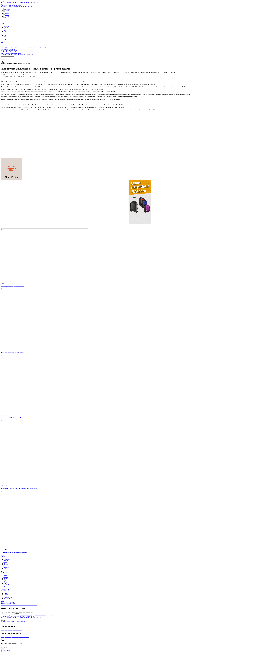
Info (1, 48)
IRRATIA (3, 2)
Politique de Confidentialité (26, 615)
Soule (5, 35)
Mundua (18, 48)
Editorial (5, 593)
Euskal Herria (16, 6)
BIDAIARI (13, 2)
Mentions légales (17, 54)
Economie (6, 27)
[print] (1, 65)
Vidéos (2, 50)
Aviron (5, 582)
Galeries (6, 50)
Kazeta (2, 42)
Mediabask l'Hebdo (4, 39)
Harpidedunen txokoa (23, 621)
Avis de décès (8, 49)
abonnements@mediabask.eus (12, 637)
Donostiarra (37, 48)
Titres (17, 621)
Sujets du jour (30, 6)
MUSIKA (7, 2)
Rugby (5, 586)
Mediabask (2, 23)
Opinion (25, 6)
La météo (3, 49)
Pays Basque (6, 26)
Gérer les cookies (25, 54)
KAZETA (35, 2)
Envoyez (17, 613)
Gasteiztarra (42, 48)
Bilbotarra (32, 48)
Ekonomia (10, 6)
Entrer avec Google (5, 650)
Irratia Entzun (6, 51)
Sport (5, 31)
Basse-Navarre (7, 34)
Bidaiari (21, 51)
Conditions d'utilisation (40, 615)
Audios (9, 50)
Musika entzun (16, 51)
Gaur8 (6, 53)
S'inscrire (13, 651)
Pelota (5, 579)
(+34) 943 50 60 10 (17, 630)
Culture (2, 6)
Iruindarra (47, 48)
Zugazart (6, 594)
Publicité (31, 54)
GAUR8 (23, 2)
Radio (5, 36)
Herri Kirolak (7, 584)
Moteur (5, 583)
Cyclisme (6, 581)
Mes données (4, 621)
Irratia (2, 51)
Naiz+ (28, 48)
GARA (17, 2)
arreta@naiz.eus (8, 630)
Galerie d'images (8, 602)
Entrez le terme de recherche (7, 55)
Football (5, 575)
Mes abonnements (11, 621)
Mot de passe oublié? (5, 651)
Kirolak (22, 48)
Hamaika (19, 53)
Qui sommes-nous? (5, 54)
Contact (11, 54)
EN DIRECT (6, 605)
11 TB (39, 2)
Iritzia (10, 48)
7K (20, 2)
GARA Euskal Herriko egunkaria (8, 5)
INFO (17, 5)
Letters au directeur (8, 597)
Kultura (25, 48)
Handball (6, 578)
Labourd (5, 32)
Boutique (13, 49)
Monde (20, 6)
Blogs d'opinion (7, 598)
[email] (2, 65)
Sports (5, 6)
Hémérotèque (14, 50)
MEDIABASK (29, 2)
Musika (11, 51)
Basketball (6, 577)
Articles (5, 596)
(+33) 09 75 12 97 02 (24, 637)
